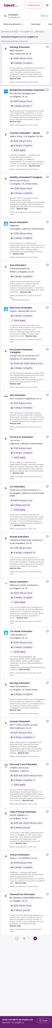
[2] (35, 938)
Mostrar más (15, 78)
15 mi (43, 16)
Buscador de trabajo (9, 31)
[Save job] (47, 47)
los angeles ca (27, 31)
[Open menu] (47, 5)
